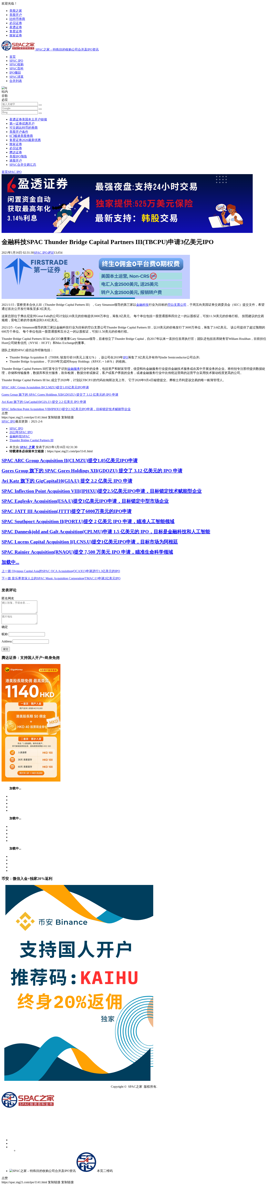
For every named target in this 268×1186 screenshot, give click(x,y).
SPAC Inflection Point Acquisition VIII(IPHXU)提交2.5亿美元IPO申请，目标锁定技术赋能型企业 (66, 409)
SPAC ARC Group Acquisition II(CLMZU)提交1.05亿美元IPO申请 (45, 387)
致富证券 (15, 35)
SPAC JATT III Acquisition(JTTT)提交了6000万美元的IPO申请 (67, 511)
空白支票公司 (177, 304)
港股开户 (15, 160)
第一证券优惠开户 (22, 123)
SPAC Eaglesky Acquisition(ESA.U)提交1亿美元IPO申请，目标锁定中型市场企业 (85, 501)
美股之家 (15, 10)
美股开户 (15, 14)
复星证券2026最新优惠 (25, 140)
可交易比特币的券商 (23, 127)
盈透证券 (15, 27)
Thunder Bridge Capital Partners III (31, 440)
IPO (125, 357)
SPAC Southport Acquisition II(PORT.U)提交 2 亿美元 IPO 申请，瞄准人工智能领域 (88, 521)
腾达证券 (15, 152)
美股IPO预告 (18, 156)
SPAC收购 (16, 64)
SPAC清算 (16, 76)
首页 (12, 56)
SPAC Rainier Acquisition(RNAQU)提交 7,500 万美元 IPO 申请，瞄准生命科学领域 (87, 552)
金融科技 (142, 304)
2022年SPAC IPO (21, 432)
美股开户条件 (18, 131)
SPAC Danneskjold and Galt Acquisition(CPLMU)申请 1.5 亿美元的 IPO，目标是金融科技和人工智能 (106, 531)
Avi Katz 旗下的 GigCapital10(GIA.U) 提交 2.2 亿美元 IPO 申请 (44, 401)
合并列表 (15, 80)
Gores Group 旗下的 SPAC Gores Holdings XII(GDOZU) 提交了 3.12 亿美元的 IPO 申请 (60, 394)
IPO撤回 (15, 72)
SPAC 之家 (27, 447)
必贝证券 (15, 23)
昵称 (5, 634)
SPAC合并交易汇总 (22, 164)
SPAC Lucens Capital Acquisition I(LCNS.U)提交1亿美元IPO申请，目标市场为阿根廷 (90, 541)
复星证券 (15, 31)
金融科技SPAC (19, 436)
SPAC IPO (16, 60)
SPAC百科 (16, 68)
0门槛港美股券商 (21, 136)
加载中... (10, 562)
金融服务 (73, 368)
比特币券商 (17, 19)
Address (7, 641)
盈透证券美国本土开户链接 (28, 119)
